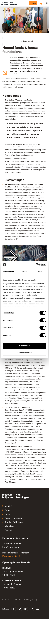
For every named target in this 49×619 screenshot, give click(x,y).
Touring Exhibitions (14, 522)
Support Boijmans (13, 518)
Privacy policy (30, 600)
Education (9, 530)
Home (8, 11)
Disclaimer (17, 600)
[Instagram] (25, 609)
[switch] (42, 320)
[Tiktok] (31, 609)
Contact (8, 506)
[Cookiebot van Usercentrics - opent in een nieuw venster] (35, 264)
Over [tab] (40, 271)
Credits (5, 600)
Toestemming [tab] (8, 271)
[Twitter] (19, 609)
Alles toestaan (24, 346)
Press (7, 514)
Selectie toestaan (24, 353)
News (7, 510)
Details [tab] (24, 271)
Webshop (9, 526)
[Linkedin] (37, 609)
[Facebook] (13, 609)
